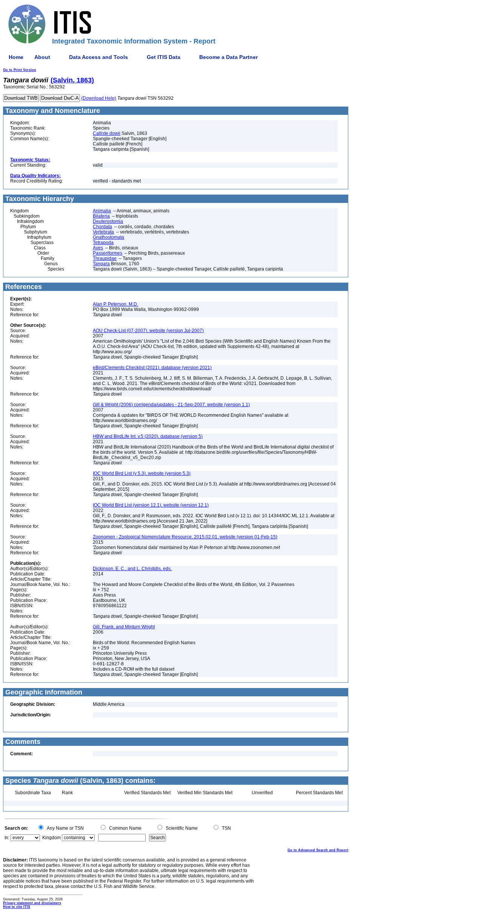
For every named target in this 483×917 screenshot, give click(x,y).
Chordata (102, 226)
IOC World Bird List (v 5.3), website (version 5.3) (142, 473)
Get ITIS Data (163, 57)
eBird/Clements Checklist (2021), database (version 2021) (152, 367)
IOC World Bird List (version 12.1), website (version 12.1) (151, 505)
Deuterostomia (108, 221)
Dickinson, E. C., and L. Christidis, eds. (132, 568)
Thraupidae (105, 258)
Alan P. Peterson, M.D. (115, 304)
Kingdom (51, 837)
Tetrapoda (103, 242)
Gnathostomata (108, 237)
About (42, 57)
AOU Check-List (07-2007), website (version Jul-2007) (148, 330)
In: (7, 837)
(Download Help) (98, 98)
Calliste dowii (106, 133)
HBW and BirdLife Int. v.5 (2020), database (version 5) (148, 436)
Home (16, 57)
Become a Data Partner (228, 57)
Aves (98, 248)
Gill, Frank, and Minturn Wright (124, 626)
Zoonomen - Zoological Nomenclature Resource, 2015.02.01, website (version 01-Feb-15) (185, 537)
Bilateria (101, 216)
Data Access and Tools (98, 57)
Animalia (102, 210)
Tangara (101, 263)
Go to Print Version (19, 70)
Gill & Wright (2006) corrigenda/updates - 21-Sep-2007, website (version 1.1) (171, 404)
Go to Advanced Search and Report (318, 850)
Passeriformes (107, 253)
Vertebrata (103, 232)
